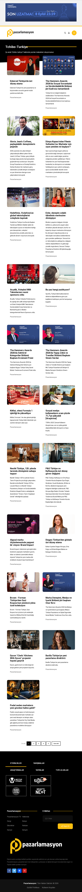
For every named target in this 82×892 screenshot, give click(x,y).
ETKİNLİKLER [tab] (16, 763)
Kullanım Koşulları (48, 888)
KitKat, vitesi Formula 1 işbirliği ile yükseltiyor (21, 412)
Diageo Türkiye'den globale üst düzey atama (59, 541)
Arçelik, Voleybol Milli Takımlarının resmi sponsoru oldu (20, 292)
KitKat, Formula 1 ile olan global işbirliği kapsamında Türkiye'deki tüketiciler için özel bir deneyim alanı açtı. (23, 420)
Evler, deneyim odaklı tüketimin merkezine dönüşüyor (56, 215)
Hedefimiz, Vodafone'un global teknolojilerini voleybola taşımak (22, 215)
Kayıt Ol (66, 826)
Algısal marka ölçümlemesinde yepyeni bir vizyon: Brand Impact (22, 542)
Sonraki (56, 743)
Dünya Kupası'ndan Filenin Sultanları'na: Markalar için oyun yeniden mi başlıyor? (58, 144)
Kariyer (9, 830)
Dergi (9, 821)
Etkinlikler (10, 826)
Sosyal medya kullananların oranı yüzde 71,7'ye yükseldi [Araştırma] (58, 414)
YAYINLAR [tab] (40, 770)
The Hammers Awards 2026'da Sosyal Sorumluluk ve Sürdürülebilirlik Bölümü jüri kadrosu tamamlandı (59, 85)
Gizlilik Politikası (33, 888)
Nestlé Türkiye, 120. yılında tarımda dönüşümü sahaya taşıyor (23, 471)
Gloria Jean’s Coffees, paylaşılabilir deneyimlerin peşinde (22, 144)
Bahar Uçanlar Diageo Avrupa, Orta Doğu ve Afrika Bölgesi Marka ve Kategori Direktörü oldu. (57, 549)
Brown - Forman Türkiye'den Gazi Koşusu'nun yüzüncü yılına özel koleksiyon (22, 601)
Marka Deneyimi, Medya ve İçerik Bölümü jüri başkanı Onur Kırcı (59, 600)
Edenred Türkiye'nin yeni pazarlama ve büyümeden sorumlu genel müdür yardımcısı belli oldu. (23, 90)
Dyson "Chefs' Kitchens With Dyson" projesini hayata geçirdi (21, 658)
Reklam (25, 826)
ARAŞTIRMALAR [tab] (17, 770)
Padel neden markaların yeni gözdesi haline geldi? (22, 706)
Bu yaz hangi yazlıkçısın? (58, 289)
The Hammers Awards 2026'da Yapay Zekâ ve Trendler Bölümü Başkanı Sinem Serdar (58, 354)
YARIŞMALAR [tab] (38, 763)
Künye (24, 821)
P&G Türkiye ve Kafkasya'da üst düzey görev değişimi (56, 471)
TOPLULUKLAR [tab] (62, 770)
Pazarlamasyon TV (14, 817)
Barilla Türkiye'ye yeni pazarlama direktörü (56, 656)
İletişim (25, 830)
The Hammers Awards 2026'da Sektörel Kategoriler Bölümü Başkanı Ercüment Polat (21, 354)
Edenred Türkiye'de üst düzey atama (21, 82)
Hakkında (25, 817)
